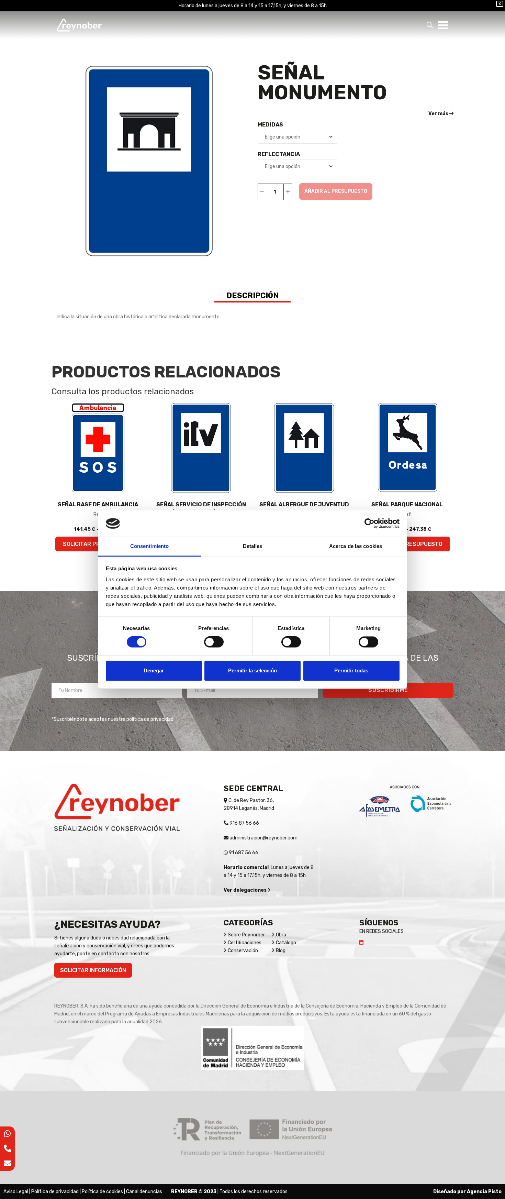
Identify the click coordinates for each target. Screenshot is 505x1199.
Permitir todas (351, 670)
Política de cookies (102, 1192)
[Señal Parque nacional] (407, 448)
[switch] (214, 642)
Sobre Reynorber (246, 935)
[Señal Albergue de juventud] (304, 448)
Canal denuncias (144, 1192)
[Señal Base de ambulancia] (98, 448)
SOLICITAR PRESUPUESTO (407, 544)
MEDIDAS (270, 124)
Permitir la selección (252, 670)
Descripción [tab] (252, 295)
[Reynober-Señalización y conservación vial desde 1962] (79, 25)
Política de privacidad (55, 1192)
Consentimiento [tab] (149, 546)
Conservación (243, 951)
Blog (280, 951)
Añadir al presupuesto (335, 191)
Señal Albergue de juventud (304, 504)
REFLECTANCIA (279, 154)
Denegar (154, 670)
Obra (281, 935)
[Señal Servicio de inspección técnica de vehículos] (201, 448)
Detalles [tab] (252, 546)
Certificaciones (244, 943)
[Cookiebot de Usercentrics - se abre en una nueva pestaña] (369, 523)
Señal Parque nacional (407, 504)
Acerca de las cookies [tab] (355, 546)
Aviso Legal (15, 1192)
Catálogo (286, 943)
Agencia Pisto (484, 1192)
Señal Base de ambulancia (98, 504)
